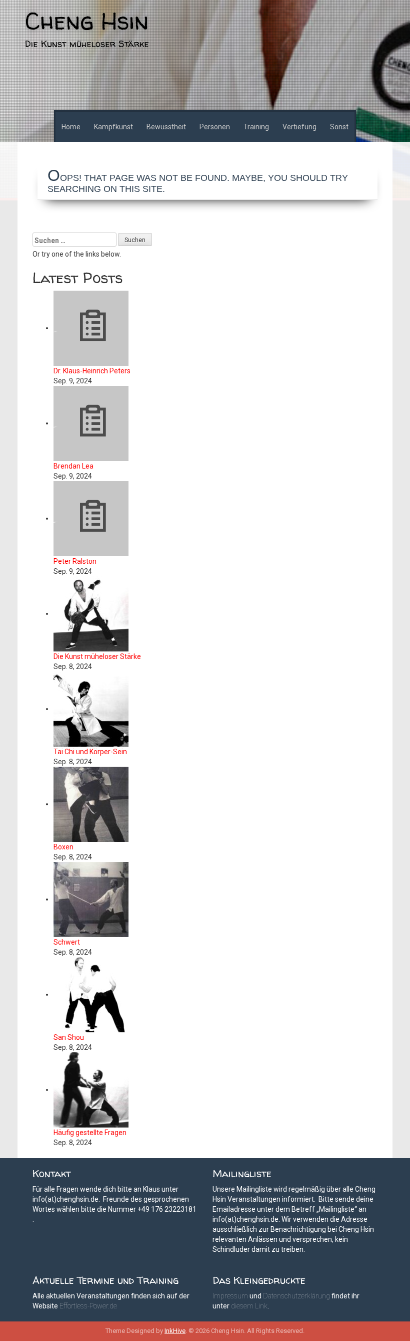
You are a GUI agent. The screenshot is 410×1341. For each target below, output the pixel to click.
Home (71, 127)
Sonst (339, 127)
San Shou (69, 1037)
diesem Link (249, 1306)
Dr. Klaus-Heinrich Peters (92, 371)
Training (256, 127)
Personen (215, 127)
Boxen (64, 847)
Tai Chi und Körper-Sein (90, 752)
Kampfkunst (113, 127)
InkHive (175, 1330)
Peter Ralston (75, 561)
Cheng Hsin (86, 20)
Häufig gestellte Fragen (90, 1133)
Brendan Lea (74, 466)
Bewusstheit (166, 127)
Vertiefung (299, 127)
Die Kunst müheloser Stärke (97, 656)
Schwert (67, 942)
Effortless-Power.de (88, 1306)
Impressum (230, 1296)
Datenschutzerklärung (296, 1296)
